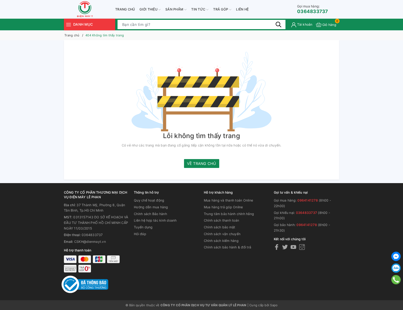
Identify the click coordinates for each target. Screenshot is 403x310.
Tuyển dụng (143, 227)
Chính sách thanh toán (221, 220)
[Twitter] (285, 247)
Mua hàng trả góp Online (223, 207)
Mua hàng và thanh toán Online (228, 200)
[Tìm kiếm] (278, 24)
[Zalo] (396, 268)
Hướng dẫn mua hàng (151, 207)
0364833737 (312, 9)
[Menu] (68, 24)
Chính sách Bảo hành (150, 214)
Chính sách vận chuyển (222, 234)
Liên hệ (242, 9)
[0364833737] (396, 280)
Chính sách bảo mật (219, 227)
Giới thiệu (148, 9)
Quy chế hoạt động (149, 200)
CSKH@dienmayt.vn (90, 242)
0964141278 (307, 200)
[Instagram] (302, 247)
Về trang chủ (201, 163)
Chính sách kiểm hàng (221, 241)
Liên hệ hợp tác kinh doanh (155, 220)
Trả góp (221, 9)
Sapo (274, 305)
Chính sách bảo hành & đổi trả (227, 247)
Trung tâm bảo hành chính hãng (229, 214)
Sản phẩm (174, 9)
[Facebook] (276, 247)
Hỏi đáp (140, 234)
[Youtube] (293, 247)
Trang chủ (125, 9)
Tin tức (198, 9)
